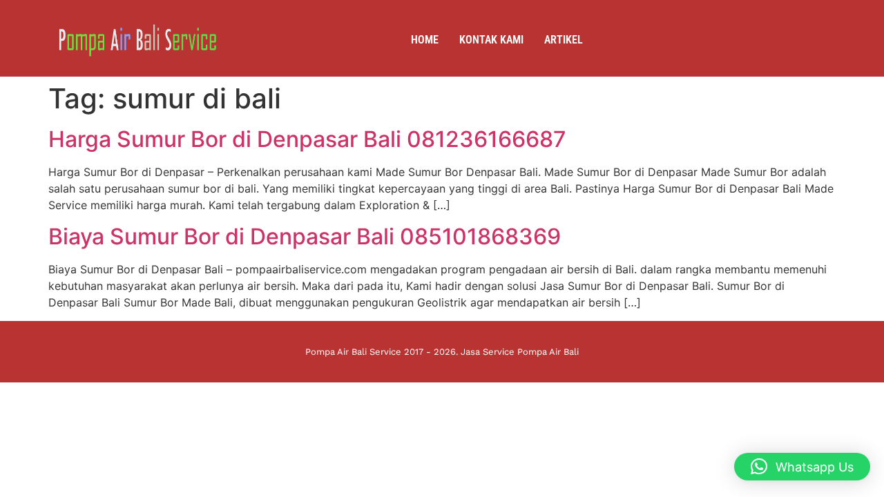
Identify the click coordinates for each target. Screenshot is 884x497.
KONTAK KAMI (491, 39)
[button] (802, 466)
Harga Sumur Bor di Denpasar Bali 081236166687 (307, 139)
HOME (425, 39)
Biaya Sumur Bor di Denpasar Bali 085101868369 (304, 236)
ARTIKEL (563, 39)
